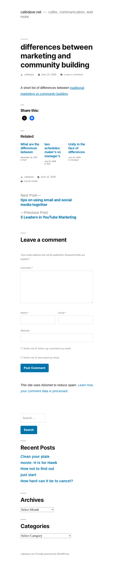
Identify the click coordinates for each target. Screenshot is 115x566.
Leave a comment (73, 74)
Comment (27, 267)
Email (62, 312)
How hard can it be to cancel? (47, 481)
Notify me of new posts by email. (41, 357)
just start (28, 475)
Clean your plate (35, 457)
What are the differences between (30, 148)
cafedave (29, 74)
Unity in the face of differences (76, 148)
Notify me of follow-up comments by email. (47, 348)
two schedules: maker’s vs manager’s (52, 150)
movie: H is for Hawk (39, 463)
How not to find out (37, 469)
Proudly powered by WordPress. (52, 554)
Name (25, 312)
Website (25, 330)
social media (31, 181)
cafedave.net (31, 12)
